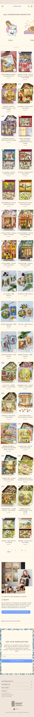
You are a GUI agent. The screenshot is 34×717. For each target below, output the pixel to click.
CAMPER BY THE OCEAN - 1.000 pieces (8, 416)
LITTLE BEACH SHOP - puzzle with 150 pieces (25, 416)
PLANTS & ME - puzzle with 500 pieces (25, 447)
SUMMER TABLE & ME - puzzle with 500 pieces (25, 479)
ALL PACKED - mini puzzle (8, 294)
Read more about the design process (16, 612)
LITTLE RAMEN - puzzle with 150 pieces (8, 264)
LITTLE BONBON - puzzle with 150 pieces (25, 234)
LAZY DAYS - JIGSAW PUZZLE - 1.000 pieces (8, 386)
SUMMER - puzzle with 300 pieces (25, 541)
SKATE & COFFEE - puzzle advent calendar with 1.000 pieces (25, 76)
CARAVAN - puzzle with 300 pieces (25, 173)
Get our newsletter (17, 660)
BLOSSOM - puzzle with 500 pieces (25, 107)
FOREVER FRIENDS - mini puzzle (8, 355)
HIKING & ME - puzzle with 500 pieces (8, 479)
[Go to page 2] (25, 550)
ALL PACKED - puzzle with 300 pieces (8, 173)
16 (22, 550)
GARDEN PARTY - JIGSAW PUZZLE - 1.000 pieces (9, 509)
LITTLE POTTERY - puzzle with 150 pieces (8, 234)
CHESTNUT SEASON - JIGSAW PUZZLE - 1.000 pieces (8, 108)
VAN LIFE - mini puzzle (25, 324)
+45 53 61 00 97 (6, 693)
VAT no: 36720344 (7, 696)
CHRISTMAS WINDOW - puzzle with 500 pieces (8, 139)
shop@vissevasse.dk (7, 694)
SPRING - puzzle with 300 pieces (8, 541)
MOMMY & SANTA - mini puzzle (25, 355)
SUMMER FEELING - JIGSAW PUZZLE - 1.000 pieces (25, 510)
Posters (10, 40)
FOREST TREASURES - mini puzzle (8, 325)
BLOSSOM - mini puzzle (25, 293)
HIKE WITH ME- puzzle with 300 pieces (25, 203)
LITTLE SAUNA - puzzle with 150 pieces (25, 264)
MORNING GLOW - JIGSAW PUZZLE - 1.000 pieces (25, 386)
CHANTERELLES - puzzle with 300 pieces (8, 203)
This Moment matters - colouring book (8, 75)
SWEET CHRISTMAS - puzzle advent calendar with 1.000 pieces (25, 141)
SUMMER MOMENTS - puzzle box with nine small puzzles (9, 448)
